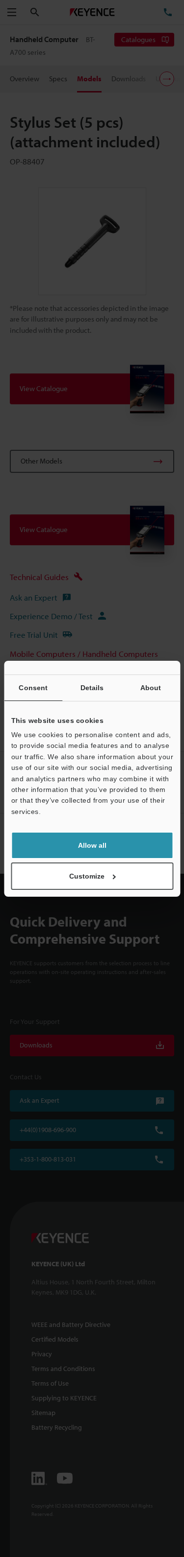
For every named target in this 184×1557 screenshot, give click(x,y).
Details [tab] (92, 688)
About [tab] (150, 688)
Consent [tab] (33, 688)
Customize (87, 876)
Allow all (92, 845)
